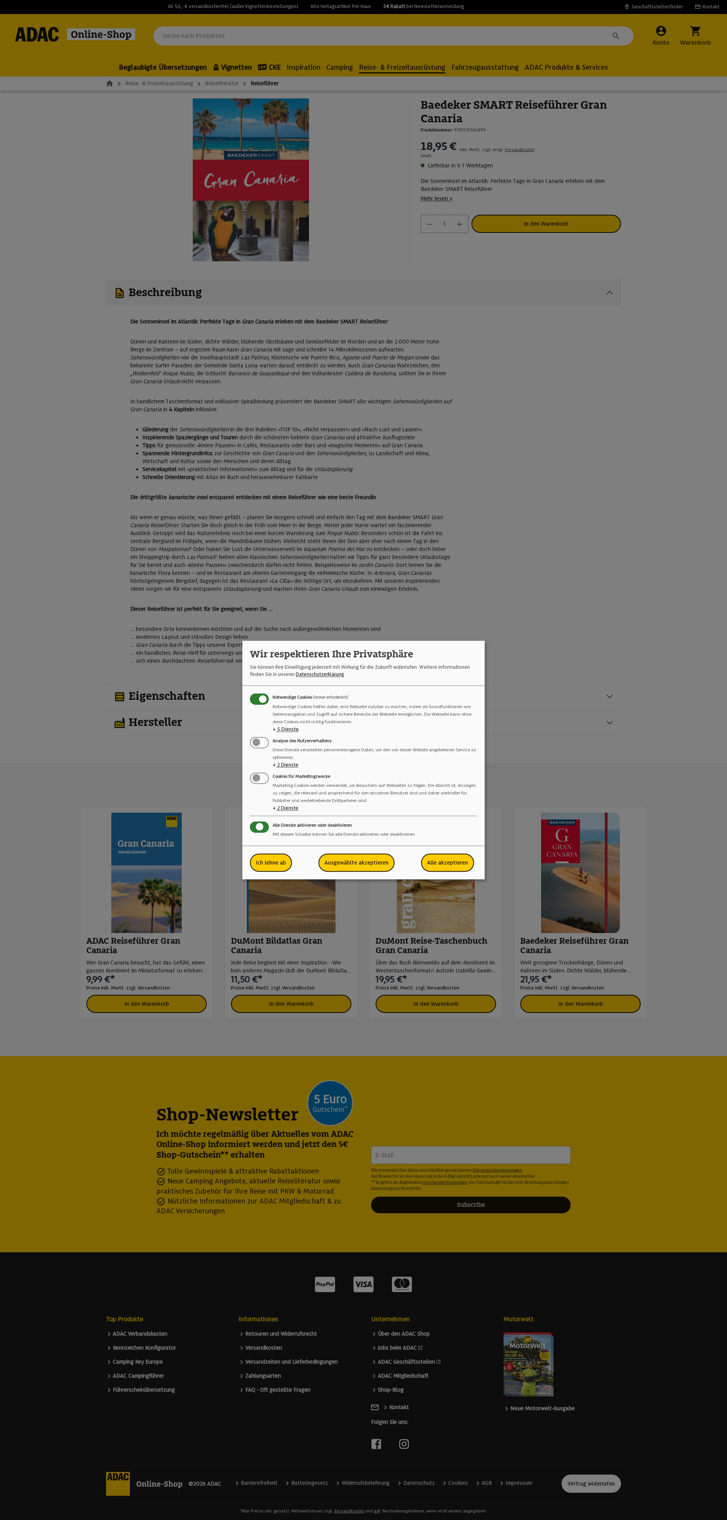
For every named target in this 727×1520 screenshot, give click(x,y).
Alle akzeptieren (447, 862)
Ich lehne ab (271, 862)
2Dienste (285, 765)
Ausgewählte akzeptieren (356, 862)
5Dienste (286, 729)
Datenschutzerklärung (320, 674)
